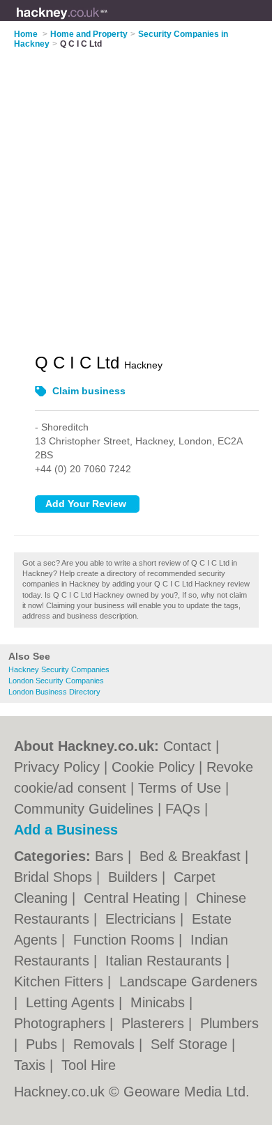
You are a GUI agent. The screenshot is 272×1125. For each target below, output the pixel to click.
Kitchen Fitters (60, 981)
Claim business (89, 390)
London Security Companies (56, 680)
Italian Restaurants (165, 960)
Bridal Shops (55, 877)
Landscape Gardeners (188, 981)
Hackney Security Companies (58, 669)
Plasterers (154, 1023)
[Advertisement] (136, 192)
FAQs (182, 808)
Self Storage (191, 1044)
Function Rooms (126, 939)
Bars (111, 856)
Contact (187, 746)
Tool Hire (88, 1065)
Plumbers (229, 1023)
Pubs (43, 1044)
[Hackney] (108, 21)
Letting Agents (72, 1002)
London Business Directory (54, 692)
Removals (106, 1044)
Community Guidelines (83, 808)
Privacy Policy (57, 767)
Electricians (142, 918)
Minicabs (159, 1002)
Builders (135, 877)
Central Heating (134, 898)
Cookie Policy (153, 767)
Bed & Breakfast (192, 856)
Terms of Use (179, 788)
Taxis (32, 1065)
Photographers (61, 1023)
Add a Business (66, 829)
